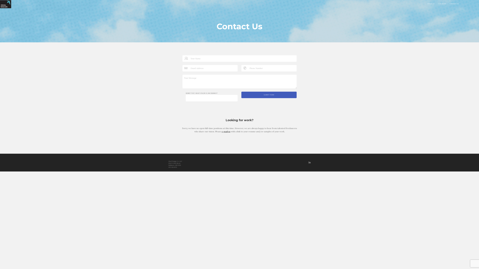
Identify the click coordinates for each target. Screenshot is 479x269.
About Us (431, 4)
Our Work (442, 4)
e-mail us (226, 131)
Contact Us (454, 4)
